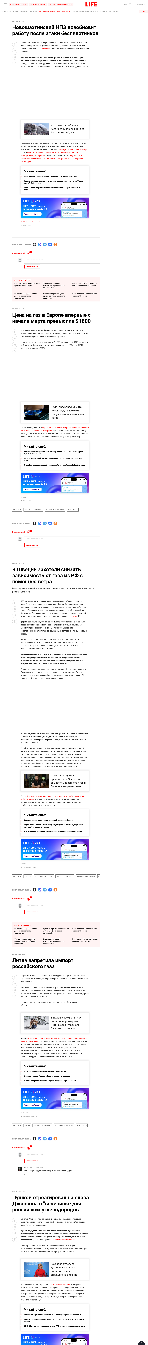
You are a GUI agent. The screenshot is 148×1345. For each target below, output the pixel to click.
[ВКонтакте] (50, 244)
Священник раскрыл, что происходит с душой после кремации (54, 295)
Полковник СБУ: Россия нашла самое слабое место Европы (84, 284)
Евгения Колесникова (29, 867)
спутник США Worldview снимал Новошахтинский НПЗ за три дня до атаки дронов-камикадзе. (52, 158)
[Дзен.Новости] (34, 244)
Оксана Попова (27, 225)
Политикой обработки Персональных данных (55, 11)
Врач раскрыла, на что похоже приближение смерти (27, 284)
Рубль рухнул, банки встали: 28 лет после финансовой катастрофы (56, 930)
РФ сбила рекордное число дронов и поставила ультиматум (25, 295)
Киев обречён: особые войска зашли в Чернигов (84, 294)
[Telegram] (45, 244)
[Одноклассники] (55, 244)
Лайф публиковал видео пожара (72, 149)
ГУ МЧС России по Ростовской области (33, 222)
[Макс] (39, 244)
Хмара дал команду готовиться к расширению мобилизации (54, 285)
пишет (75, 616)
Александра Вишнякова (30, 1162)
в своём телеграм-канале (63, 1286)
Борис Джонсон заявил (59, 1331)
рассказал (46, 48)
